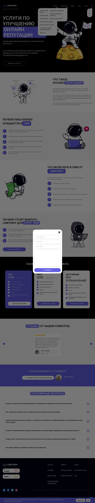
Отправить (47, 270)
